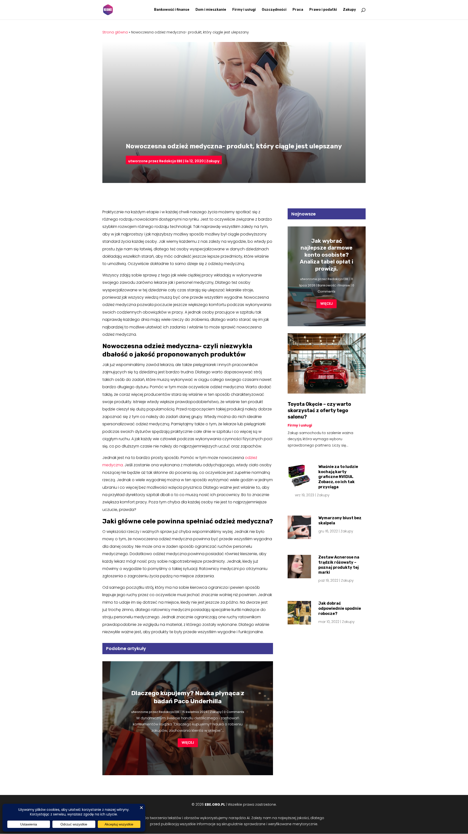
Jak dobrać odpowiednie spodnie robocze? (339, 608)
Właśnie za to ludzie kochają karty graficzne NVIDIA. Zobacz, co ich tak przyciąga (338, 476)
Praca (297, 10)
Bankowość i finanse (171, 10)
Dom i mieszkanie (210, 10)
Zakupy (349, 10)
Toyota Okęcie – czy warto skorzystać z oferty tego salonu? (319, 410)
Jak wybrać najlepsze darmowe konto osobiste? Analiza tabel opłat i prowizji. (326, 255)
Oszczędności (274, 10)
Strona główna (115, 32)
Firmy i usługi (244, 10)
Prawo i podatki (323, 10)
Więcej (188, 742)
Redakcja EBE (170, 161)
